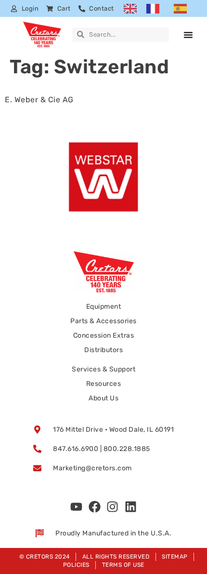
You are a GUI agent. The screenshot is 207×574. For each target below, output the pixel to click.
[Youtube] (77, 507)
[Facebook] (94, 507)
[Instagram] (113, 507)
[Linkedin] (130, 507)
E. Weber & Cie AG (39, 99)
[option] (155, 8)
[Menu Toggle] (188, 35)
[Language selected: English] (160, 8)
